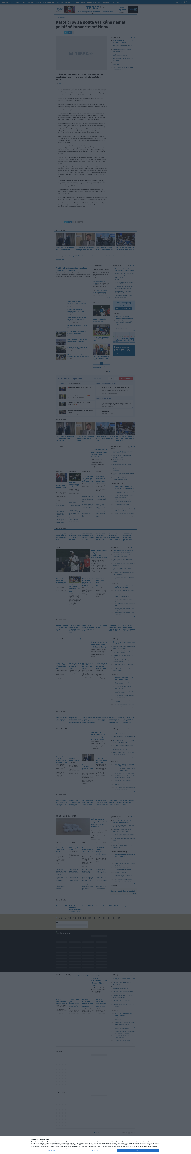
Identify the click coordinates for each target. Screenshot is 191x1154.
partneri (38, 1141)
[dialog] (95, 1145)
